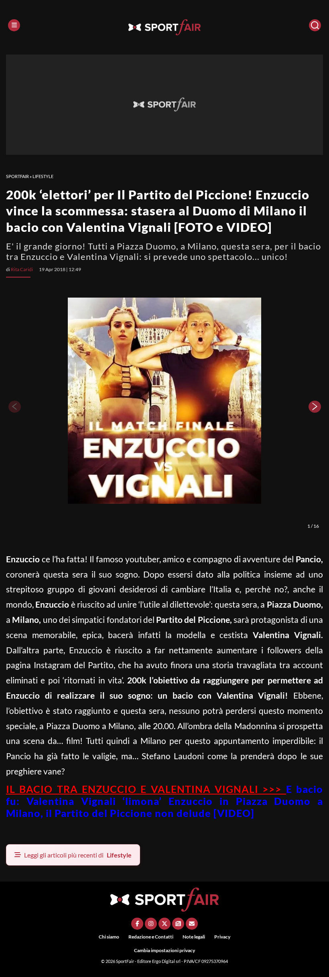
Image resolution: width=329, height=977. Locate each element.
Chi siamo (109, 937)
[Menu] (14, 25)
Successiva (315, 407)
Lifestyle (42, 176)
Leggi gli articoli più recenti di (78, 855)
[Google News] (178, 924)
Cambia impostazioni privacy (164, 950)
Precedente (14, 407)
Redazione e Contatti (150, 937)
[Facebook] (137, 924)
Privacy (222, 937)
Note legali (194, 937)
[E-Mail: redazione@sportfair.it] (192, 924)
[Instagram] (151, 924)
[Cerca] (315, 25)
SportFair (17, 176)
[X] (164, 924)
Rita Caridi (22, 269)
